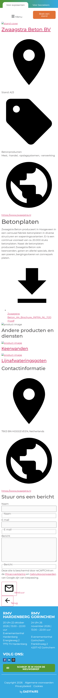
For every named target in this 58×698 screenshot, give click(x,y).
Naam (5, 504)
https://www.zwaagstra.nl (16, 215)
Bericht (5, 536)
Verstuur (15, 592)
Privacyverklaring (15, 574)
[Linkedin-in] (9, 660)
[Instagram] (13, 660)
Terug (12, 603)
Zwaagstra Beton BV (26, 29)
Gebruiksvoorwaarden (43, 574)
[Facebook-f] (5, 660)
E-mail (5, 520)
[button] (16, 16)
